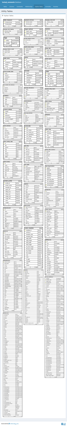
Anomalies (48, 6)
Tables (5, 6)
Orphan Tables (39, 6)
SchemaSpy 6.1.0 (14, 424)
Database (11, 2)
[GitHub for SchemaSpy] (62, 424)
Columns (11, 6)
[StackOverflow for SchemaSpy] (65, 424)
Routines (55, 6)
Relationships (28, 6)
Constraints (20, 6)
